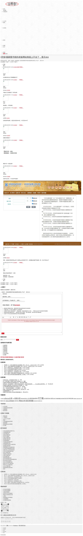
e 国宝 (4, 496)
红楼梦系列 (16, 400)
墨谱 (4, 420)
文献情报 (5, 350)
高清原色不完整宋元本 (38, 400)
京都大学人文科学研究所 (9, 449)
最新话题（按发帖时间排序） (7, 359)
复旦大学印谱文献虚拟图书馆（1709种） (17, 374)
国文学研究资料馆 (7, 460)
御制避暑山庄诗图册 (7, 424)
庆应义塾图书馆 (6, 452)
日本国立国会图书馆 (7, 441)
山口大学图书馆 (6, 466)
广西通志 (5, 417)
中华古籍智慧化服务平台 (9, 430)
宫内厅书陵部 (6, 436)
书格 (7, 525)
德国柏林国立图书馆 (7, 467)
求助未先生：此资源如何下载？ (15, 367)
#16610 (8, 257)
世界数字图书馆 (6, 439)
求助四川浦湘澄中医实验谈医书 (10, 382)
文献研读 (5, 345)
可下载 (41, 398)
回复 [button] (18, 67)
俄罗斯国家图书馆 (7, 458)
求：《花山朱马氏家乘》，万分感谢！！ (12, 388)
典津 (4, 468)
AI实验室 (2, 398)
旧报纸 (75, 398)
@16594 (15, 94)
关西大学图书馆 (6, 455)
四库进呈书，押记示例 (13, 370)
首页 (9, 60)
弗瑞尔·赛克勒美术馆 (8, 494)
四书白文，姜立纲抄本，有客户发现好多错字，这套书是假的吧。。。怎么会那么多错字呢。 (24, 384)
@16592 (15, 67)
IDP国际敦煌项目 (7, 500)
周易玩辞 (5, 415)
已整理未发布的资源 (7, 407)
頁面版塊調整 (6, 390)
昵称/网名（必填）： (7, 296)
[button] (5, 317)
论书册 (4, 425)
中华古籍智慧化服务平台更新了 (15, 369)
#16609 (8, 176)
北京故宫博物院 (6, 489)
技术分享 (66, 398)
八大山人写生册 (6, 418)
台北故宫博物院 (6, 490)
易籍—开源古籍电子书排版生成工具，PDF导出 (18, 373)
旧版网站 (5, 409)
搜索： (2, 339)
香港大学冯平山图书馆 (8, 463)
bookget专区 (5, 353)
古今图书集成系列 (33, 398)
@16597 (15, 107)
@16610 (15, 166)
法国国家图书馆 (6, 443)
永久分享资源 (10, 400)
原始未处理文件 (24, 398)
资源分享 (5, 346)
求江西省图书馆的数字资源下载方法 (11, 386)
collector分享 (8, 398)
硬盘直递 (5, 410)
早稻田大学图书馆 (7, 453)
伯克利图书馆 (6, 456)
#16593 (8, 118)
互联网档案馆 (6, 440)
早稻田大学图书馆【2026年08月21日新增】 (13, 385)
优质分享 (17, 398)
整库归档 (71, 398)
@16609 (15, 140)
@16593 (15, 79)
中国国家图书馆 (6, 432)
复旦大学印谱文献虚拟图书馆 (10, 459)
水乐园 (4, 354)
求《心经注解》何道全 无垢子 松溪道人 (12, 381)
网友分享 (22, 401)
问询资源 (17, 60)
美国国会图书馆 (6, 445)
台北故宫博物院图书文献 (9, 448)
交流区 (12, 60)
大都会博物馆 (6, 491)
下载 (13, 398)
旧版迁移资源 (78, 398)
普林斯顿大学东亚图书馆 (9, 447)
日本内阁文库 (6, 433)
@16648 (15, 262)
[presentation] (5, 317)
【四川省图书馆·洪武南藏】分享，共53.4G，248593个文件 (23, 365)
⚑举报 (21, 67)
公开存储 (5, 406)
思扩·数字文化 (22, 525)
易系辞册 (5, 422)
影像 (63, 398)
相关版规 (17, 305)
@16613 (15, 247)
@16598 (15, 125)
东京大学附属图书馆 (7, 462)
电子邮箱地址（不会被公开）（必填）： (12, 300)
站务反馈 (5, 349)
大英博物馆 (5, 498)
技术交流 (5, 352)
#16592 (8, 90)
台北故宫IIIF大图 (48, 398)
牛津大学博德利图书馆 (8, 451)
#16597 (8, 135)
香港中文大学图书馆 (7, 464)
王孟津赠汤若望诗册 (7, 421)
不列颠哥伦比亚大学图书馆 (9, 444)
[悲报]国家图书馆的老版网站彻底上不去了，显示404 (25, 57)
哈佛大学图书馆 (6, 434)
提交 (3, 333)
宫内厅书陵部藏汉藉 (57, 398)
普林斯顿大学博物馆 (7, 497)
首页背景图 (29, 401)
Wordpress (15, 525)
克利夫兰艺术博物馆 (7, 493)
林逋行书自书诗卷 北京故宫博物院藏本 (12, 392)
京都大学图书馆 (6, 437)
